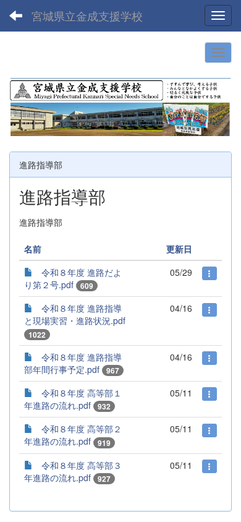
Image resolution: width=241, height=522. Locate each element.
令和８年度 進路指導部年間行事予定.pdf (73, 363)
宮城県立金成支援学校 (87, 15)
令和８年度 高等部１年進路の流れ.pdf (73, 399)
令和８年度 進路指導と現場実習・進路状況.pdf (74, 314)
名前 (32, 248)
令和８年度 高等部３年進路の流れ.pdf (73, 471)
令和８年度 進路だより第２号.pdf (73, 278)
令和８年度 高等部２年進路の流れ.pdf (73, 434)
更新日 (179, 248)
